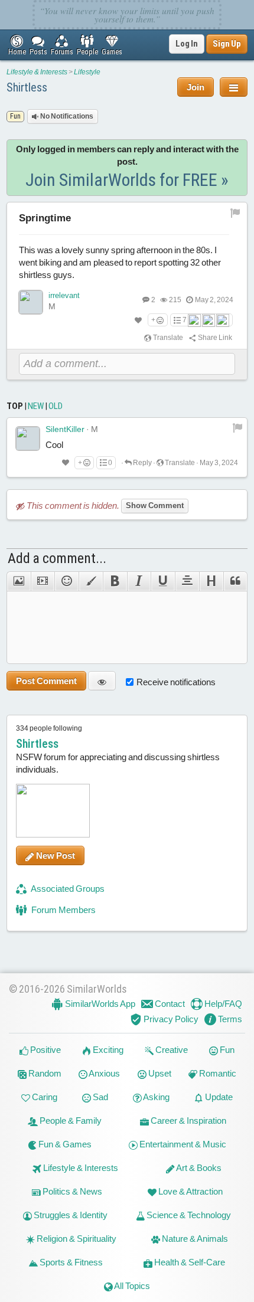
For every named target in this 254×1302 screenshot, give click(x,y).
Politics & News (71, 1191)
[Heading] (211, 581)
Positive (44, 1050)
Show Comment (155, 505)
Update (218, 1097)
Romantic (216, 1073)
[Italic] (139, 581)
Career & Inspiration (187, 1120)
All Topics (131, 1286)
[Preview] (102, 681)
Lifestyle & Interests (36, 72)
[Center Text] (187, 581)
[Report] (237, 427)
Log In (186, 43)
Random (44, 1073)
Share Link (214, 337)
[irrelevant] (31, 302)
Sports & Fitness (70, 1262)
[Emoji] (66, 581)
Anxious (103, 1073)
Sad (99, 1097)
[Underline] (163, 581)
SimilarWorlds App (99, 1004)
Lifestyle (87, 72)
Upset (158, 1073)
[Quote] (235, 581)
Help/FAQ (222, 1004)
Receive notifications (176, 682)
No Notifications (66, 116)
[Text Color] (91, 581)
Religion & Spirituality (75, 1239)
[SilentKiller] (28, 438)
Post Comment (46, 681)
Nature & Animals (194, 1239)
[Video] (43, 581)
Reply (142, 463)
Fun (226, 1050)
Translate (167, 337)
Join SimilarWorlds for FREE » (127, 179)
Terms (229, 1019)
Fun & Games (64, 1144)
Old (55, 406)
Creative (171, 1050)
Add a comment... (57, 558)
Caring (43, 1097)
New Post (54, 855)
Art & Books (198, 1168)
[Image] (18, 581)
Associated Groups (67, 889)
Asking (156, 1097)
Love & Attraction (190, 1191)
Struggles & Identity (70, 1215)
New (36, 406)
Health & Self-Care (188, 1262)
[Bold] (115, 581)
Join (195, 87)
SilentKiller (64, 429)
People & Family (70, 1120)
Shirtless (26, 87)
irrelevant (64, 295)
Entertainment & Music (182, 1144)
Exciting (107, 1050)
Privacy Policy (170, 1019)
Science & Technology (188, 1215)
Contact (169, 1004)
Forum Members (63, 910)
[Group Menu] (234, 87)
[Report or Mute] (235, 212)
